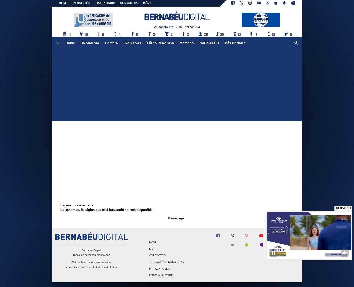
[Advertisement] (177, 85)
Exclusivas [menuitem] (132, 43)
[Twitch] (267, 3)
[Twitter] (241, 3)
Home (63, 3)
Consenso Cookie (162, 275)
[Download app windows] (293, 3)
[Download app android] (284, 3)
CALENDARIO (105, 3)
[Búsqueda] (296, 43)
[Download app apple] (276, 3)
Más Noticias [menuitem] (235, 43)
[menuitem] (57, 43)
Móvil (153, 242)
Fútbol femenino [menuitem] (160, 43)
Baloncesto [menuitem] (89, 43)
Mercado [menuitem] (187, 43)
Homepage (176, 218)
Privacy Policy (159, 268)
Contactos (157, 255)
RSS (151, 248)
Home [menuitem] (70, 43)
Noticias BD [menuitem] (209, 43)
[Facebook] (233, 3)
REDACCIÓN (82, 3)
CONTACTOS (129, 3)
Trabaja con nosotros (166, 262)
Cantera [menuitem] (111, 43)
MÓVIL (147, 3)
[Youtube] (258, 3)
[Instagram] (250, 3)
